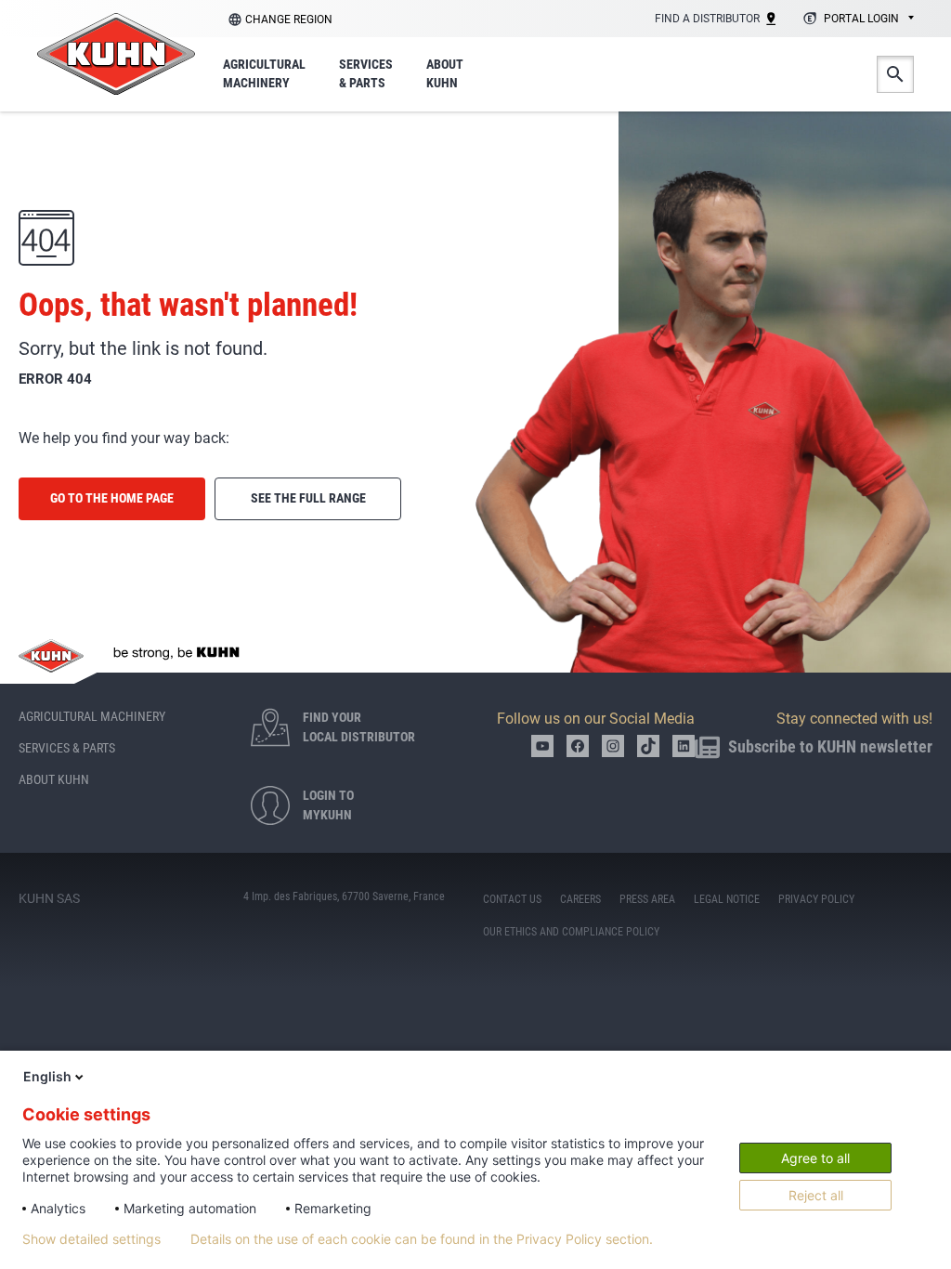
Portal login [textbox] (861, 18)
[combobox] (856, 19)
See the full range (308, 498)
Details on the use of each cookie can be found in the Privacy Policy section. (421, 1239)
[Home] (116, 54)
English (47, 1076)
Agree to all (815, 1158)
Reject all (815, 1195)
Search (895, 74)
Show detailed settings (91, 1239)
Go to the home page (112, 498)
